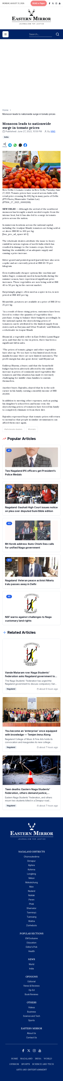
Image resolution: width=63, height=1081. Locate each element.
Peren (31, 899)
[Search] (57, 34)
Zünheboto (31, 925)
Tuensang (31, 917)
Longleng (31, 874)
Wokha (31, 921)
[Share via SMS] (20, 145)
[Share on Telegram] (10, 145)
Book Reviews (31, 994)
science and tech (43, 1064)
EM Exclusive (31, 938)
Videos (31, 1007)
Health (31, 951)
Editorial (31, 981)
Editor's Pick (31, 947)
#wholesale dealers (13, 429)
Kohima (31, 869)
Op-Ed (32, 990)
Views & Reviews (31, 986)
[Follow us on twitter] (53, 3)
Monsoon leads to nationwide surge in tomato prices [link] (28, 114)
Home (5, 110)
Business (31, 1012)
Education (31, 942)
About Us (31, 1033)
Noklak (31, 895)
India (31, 968)
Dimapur (31, 861)
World (31, 964)
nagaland (26, 1058)
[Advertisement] (31, 75)
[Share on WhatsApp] (15, 145)
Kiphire (31, 865)
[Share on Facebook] (25, 145)
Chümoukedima (31, 856)
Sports (31, 1020)
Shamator (31, 908)
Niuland (31, 891)
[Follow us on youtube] (60, 3)
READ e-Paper (38, 3)
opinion (14, 1064)
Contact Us (31, 1037)
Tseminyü (31, 912)
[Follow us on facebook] (49, 3)
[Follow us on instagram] (56, 3)
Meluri (32, 878)
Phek (31, 904)
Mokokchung (31, 882)
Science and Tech (31, 1016)
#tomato (32, 429)
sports (25, 1064)
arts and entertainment (31, 1069)
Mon (31, 887)
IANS (53, 131)
